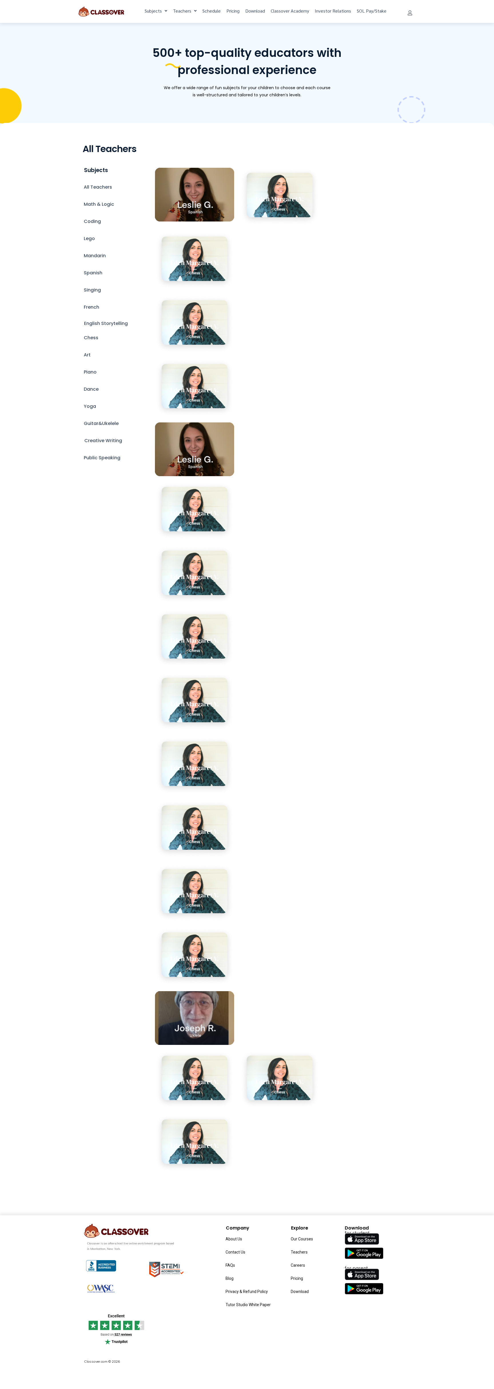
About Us (234, 1239)
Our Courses (302, 1239)
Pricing (233, 11)
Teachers (182, 11)
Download (255, 11)
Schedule (211, 11)
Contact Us (235, 1252)
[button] (410, 12)
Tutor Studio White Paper (248, 1304)
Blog (230, 1278)
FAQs (230, 1265)
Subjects (153, 11)
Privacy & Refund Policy (247, 1291)
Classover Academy (290, 11)
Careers (298, 1265)
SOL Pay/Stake (372, 11)
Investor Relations (333, 11)
